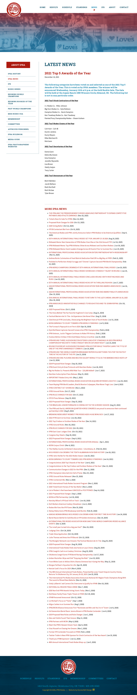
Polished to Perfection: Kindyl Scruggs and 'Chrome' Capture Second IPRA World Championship (85, 262)
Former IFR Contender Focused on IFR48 (64, 632)
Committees (14, 124)
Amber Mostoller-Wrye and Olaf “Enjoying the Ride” (68, 558)
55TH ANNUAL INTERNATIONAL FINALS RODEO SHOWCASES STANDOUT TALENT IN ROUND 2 (85, 271)
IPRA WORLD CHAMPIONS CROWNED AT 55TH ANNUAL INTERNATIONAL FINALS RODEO (82, 267)
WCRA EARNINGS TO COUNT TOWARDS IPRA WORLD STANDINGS (73, 323)
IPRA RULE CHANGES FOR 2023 (60, 395)
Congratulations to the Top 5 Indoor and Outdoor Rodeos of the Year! (75, 466)
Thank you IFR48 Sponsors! (59, 639)
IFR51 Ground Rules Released (60, 476)
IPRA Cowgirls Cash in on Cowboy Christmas (65, 551)
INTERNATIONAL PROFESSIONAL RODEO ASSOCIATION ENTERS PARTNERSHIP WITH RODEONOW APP (88, 252)
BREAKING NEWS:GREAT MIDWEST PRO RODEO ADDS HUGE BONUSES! (76, 414)
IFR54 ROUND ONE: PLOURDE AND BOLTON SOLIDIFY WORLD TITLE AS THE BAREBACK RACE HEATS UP (88, 358)
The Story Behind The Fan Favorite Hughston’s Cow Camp (71, 313)
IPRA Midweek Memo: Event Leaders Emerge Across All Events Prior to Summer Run (81, 249)
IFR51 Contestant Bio (57, 480)
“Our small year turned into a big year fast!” (65, 527)
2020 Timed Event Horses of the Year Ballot (65, 487)
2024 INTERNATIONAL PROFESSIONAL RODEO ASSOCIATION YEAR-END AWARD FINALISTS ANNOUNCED (88, 292)
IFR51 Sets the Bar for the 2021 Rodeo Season (66, 456)
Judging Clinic (54, 530)
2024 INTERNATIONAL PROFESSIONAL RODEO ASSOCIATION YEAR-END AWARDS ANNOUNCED (85, 286)
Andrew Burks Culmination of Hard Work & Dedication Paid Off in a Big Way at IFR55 (80, 258)
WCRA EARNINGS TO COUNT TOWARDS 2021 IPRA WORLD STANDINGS (75, 459)
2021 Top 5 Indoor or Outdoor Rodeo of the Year (67, 421)
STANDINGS (81, 7)
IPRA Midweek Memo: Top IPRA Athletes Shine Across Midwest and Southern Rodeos (81, 245)
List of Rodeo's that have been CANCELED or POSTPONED (71, 490)
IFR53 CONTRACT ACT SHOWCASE (62, 388)
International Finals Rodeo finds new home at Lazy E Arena (71, 548)
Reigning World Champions (16, 95)
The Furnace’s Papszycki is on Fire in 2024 (64, 326)
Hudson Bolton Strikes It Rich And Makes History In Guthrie (71, 337)
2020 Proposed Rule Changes (60, 544)
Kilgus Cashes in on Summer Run (61, 604)
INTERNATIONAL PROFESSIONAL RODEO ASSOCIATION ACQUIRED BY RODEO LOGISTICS (83, 381)
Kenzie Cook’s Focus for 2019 (60, 568)
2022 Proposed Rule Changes (60, 438)
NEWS (94, 7)
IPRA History (14, 74)
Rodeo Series (14, 89)
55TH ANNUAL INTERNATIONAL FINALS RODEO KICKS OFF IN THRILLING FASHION (80, 282)
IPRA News (13, 79)
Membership (14, 119)
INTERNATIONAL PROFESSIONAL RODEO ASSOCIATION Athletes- (74, 442)
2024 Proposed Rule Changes (60, 363)
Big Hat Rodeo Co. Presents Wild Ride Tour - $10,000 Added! (71, 370)
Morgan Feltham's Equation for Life (62, 565)
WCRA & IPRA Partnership (58, 497)
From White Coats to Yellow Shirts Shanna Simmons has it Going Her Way (76, 561)
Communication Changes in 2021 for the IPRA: (66, 469)
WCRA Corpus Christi (56, 445)
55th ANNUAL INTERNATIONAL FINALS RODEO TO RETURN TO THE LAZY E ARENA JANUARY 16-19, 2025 (88, 298)
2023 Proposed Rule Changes (60, 401)
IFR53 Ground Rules (56, 391)
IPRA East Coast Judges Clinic (60, 431)
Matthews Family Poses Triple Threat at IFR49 (66, 594)
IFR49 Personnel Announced (59, 597)
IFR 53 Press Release (56, 398)
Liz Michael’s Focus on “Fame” (60, 601)
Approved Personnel (18, 129)
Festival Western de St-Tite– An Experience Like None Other (72, 316)
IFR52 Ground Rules (56, 425)
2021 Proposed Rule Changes (60, 494)
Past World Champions (19, 109)
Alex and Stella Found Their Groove (62, 618)
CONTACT (124, 7)
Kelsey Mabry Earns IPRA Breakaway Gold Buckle (67, 511)
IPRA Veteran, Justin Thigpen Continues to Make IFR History (72, 333)
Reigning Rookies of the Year (20, 102)
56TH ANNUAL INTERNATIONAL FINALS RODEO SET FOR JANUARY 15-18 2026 (78, 238)
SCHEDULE (67, 7)
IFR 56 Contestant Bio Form (59, 229)
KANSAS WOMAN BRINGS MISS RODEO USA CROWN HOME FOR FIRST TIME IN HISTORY (82, 514)
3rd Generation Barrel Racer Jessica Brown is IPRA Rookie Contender (75, 611)
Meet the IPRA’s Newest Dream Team (63, 625)
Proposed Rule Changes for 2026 (61, 222)
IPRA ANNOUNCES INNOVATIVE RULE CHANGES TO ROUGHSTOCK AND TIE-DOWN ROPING (83, 303)
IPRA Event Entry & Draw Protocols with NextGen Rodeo (70, 367)
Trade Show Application (58, 534)
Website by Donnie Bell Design (81, 690)
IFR (103, 7)
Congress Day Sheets (57, 435)
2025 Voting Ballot (56, 226)
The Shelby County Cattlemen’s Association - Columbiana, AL (72, 449)
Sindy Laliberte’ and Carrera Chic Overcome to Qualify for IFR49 (73, 583)
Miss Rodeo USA (15, 114)
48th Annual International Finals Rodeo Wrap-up (67, 642)
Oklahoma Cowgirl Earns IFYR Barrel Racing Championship (71, 554)
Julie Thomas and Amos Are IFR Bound (63, 537)
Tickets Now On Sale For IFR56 (60, 219)
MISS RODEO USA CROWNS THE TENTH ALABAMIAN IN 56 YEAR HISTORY (76, 452)
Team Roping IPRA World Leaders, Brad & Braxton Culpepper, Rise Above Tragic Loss (81, 384)
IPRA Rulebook (15, 134)
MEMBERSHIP (77, 678)
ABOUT (112, 7)
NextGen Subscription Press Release (63, 374)
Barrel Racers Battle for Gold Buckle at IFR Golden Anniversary (73, 518)
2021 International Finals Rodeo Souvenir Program (68, 483)
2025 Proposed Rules (57, 309)
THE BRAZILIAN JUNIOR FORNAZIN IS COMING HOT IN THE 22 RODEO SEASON (79, 405)
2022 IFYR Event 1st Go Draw (59, 418)
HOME (42, 7)
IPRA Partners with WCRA (58, 621)
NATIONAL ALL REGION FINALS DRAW (63, 587)
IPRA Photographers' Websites (18, 145)
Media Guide (14, 139)
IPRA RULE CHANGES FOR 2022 (60, 428)
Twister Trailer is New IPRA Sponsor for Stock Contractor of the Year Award (77, 635)
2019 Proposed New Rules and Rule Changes (66, 614)
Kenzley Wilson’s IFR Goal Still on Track (64, 500)
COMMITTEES (96, 678)
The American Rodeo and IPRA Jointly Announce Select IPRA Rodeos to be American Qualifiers (85, 233)
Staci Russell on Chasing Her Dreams (63, 628)
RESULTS (54, 7)
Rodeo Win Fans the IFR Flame (60, 507)
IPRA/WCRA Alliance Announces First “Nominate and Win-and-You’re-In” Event (79, 608)
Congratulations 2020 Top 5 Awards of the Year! (66, 462)
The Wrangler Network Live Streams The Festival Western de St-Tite (75, 541)
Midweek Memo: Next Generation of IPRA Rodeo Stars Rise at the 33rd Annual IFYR (80, 242)
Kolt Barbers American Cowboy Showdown (65, 504)
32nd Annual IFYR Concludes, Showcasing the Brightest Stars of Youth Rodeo (78, 320)
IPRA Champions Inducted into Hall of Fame (65, 473)
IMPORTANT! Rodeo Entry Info (61, 377)
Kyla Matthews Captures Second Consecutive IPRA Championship (74, 330)
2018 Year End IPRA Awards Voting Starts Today (67, 590)
